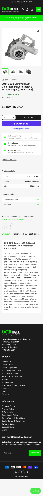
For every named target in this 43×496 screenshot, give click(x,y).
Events (5, 430)
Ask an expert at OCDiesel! (13, 219)
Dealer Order (7, 364)
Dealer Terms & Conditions (13, 421)
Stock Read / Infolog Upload (13, 385)
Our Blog (5, 388)
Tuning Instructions (10, 373)
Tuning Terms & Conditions (13, 418)
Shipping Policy (8, 406)
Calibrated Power (9, 80)
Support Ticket (8, 427)
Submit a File (7, 382)
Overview (6, 234)
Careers (5, 394)
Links (4, 391)
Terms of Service (9, 424)
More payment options (21, 128)
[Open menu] (38, 9)
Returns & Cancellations (12, 376)
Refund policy (8, 412)
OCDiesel (24, 476)
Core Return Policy (10, 415)
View (37, 200)
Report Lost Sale (9, 160)
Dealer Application (9, 367)
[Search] (22, 9)
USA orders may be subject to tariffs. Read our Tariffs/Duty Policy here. (21, 18)
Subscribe (35, 453)
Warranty (5, 379)
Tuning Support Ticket (11, 370)
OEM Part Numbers (31, 234)
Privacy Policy (8, 409)
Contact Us (6, 361)
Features (17, 234)
